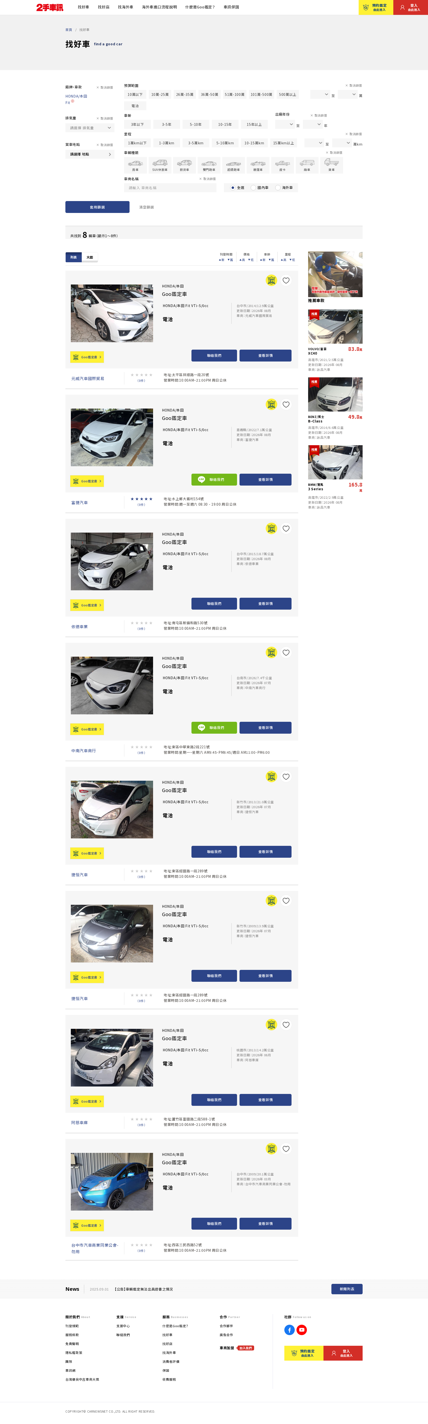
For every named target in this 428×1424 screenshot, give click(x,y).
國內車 (263, 187)
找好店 (103, 6)
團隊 (68, 1361)
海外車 (287, 187)
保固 (165, 1370)
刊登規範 (72, 1325)
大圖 (89, 257)
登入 (414, 7)
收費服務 (169, 1379)
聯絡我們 (214, 355)
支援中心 (123, 1325)
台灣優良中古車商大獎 (82, 1379)
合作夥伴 (226, 1325)
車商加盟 (236, 1347)
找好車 (83, 6)
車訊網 (70, 1370)
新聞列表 (347, 1288)
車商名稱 (131, 178)
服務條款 (72, 1334)
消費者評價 (170, 1361)
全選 (240, 187)
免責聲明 (72, 1343)
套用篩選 (97, 207)
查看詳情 (265, 355)
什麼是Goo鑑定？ (200, 6)
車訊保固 (231, 6)
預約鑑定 (379, 7)
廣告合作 (226, 1334)
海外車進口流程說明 (159, 6)
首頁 (68, 29)
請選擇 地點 (79, 154)
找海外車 (126, 6)
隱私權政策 (73, 1352)
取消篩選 (107, 87)
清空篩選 (146, 207)
